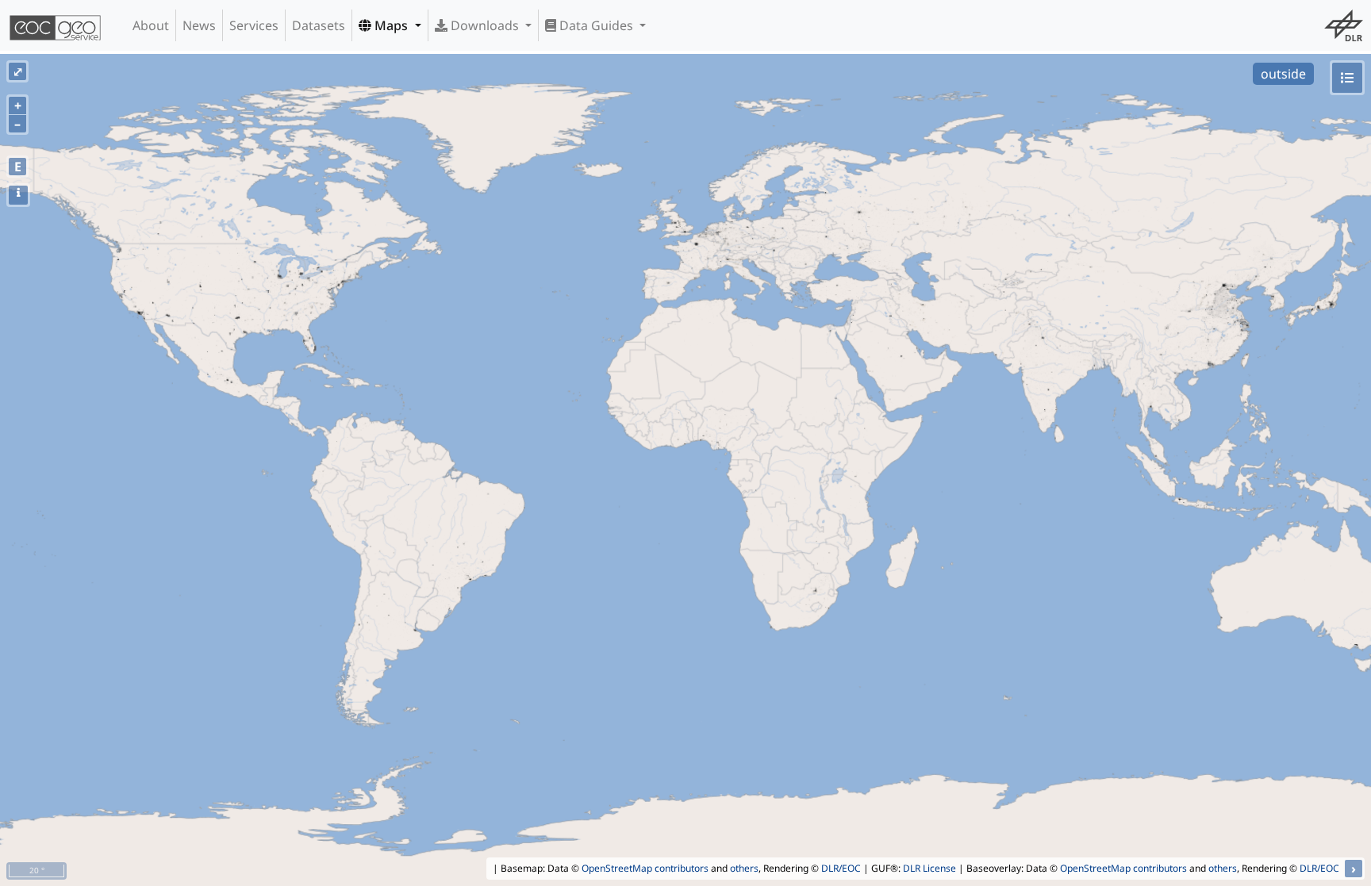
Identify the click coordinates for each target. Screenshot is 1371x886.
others (744, 868)
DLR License (929, 868)
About (150, 25)
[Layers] (1347, 78)
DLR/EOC (841, 868)
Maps (391, 25)
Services (253, 25)
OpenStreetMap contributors (645, 868)
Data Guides (596, 25)
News (199, 25)
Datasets (318, 25)
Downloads (484, 25)
